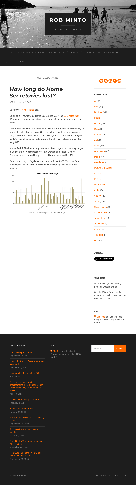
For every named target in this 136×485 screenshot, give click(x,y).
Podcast (98, 173)
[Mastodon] (115, 81)
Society (97, 195)
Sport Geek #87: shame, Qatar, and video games (26, 442)
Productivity (99, 184)
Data (96, 128)
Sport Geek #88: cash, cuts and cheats (24, 431)
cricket (97, 123)
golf (96, 139)
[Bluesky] (101, 81)
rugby (97, 190)
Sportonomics (100, 212)
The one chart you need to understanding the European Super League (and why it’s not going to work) (26, 386)
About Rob (27, 53)
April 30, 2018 (17, 102)
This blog (98, 234)
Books (97, 117)
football (97, 134)
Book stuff (99, 112)
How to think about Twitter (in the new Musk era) (27, 363)
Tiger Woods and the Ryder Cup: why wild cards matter (25, 454)
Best (96, 106)
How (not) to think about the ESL (25, 373)
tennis (97, 229)
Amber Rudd (28, 109)
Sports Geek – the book (51, 53)
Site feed (101, 316)
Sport (96, 201)
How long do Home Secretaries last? (36, 92)
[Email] (119, 81)
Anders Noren (110, 475)
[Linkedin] (110, 81)
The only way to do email (21, 352)
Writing (74, 53)
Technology (99, 217)
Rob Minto (68, 20)
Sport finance (100, 206)
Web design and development (101, 53)
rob (29, 102)
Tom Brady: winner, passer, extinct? (26, 399)
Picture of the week (103, 167)
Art (95, 101)
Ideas (96, 145)
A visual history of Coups (21, 408)
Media (97, 156)
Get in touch (17, 62)
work (96, 240)
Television (99, 223)
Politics (97, 179)
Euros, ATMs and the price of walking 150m (27, 419)
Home (13, 53)
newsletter (99, 162)
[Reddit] (106, 81)
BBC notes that (71, 115)
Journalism (99, 151)
